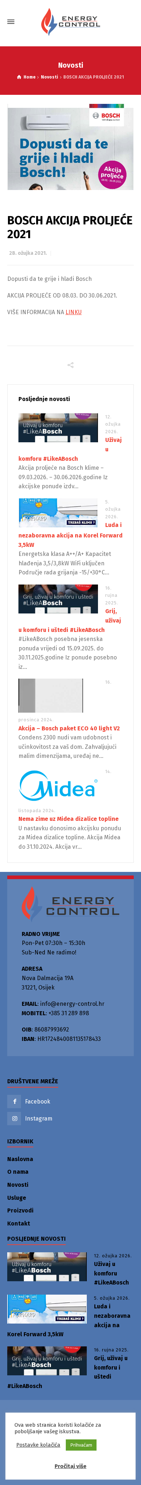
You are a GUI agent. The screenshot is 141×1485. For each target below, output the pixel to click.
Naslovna (20, 1159)
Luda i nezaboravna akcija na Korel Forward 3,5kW (70, 535)
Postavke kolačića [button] (38, 1445)
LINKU (73, 312)
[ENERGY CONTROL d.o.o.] (70, 22)
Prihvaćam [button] (81, 1445)
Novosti (18, 1184)
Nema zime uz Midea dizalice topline (68, 818)
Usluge (16, 1197)
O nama (18, 1171)
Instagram (38, 1118)
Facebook (37, 1101)
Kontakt (18, 1223)
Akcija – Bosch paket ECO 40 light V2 (69, 728)
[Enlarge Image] (71, 147)
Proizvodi (20, 1210)
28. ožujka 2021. (28, 253)
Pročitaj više (70, 1466)
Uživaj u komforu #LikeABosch (111, 1273)
